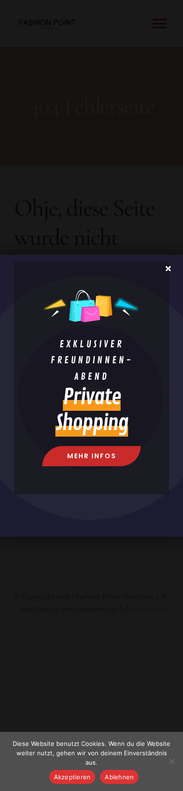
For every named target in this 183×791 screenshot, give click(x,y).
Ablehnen (119, 777)
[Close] (168, 268)
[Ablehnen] (171, 761)
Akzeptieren (72, 777)
